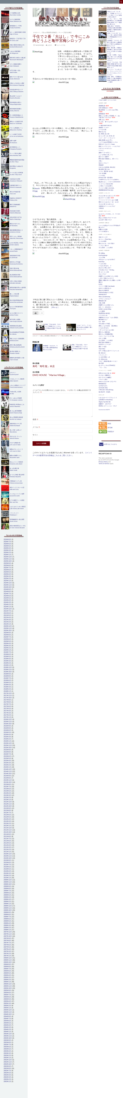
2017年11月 (8, 695)
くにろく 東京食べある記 (106, 171)
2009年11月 (8, 882)
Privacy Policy (103, 462)
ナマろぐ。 (102, 150)
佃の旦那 (101, 363)
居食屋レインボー (104, 127)
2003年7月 (7, 1044)
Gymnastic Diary (103, 387)
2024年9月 (7, 589)
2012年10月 (8, 806)
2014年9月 (7, 776)
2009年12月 (8, 880)
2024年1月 (7, 607)
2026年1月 (7, 555)
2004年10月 (8, 1014)
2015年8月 (7, 752)
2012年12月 (8, 802)
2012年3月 (7, 821)
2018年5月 (7, 682)
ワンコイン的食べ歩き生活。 (107, 188)
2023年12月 (8, 609)
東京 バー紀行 (103, 346)
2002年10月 (8, 1064)
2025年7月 (7, 568)
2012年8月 (7, 810)
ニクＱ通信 (102, 311)
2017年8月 (7, 702)
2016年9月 (7, 726)
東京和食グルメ (103, 319)
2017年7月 (7, 704)
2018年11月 (8, 669)
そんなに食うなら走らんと (106, 204)
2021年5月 (7, 615)
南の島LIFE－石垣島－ (105, 392)
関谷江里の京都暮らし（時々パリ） (109, 158)
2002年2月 (7, 1079)
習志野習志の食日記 (104, 313)
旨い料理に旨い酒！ (104, 134)
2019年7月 (7, 652)
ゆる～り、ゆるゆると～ (106, 307)
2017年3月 (7, 713)
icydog (100, 284)
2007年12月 (8, 932)
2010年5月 (7, 869)
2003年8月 (7, 1042)
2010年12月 (8, 854)
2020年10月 (8, 630)
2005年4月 (7, 1001)
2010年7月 (7, 865)
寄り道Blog (102, 253)
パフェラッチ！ (103, 355)
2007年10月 (8, 936)
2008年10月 (8, 910)
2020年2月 (7, 648)
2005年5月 (7, 999)
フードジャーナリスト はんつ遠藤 (108, 200)
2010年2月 (7, 875)
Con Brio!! (102, 321)
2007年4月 (7, 949)
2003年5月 (7, 1049)
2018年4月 (7, 685)
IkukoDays (102, 261)
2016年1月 (7, 741)
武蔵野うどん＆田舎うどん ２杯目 (108, 276)
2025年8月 (7, 565)
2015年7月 (7, 754)
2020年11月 (8, 628)
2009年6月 (7, 893)
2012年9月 (7, 808)
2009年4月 (7, 897)
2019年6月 (7, 654)
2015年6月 (7, 756)
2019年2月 (7, 663)
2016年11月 (8, 721)
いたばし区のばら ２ (105, 265)
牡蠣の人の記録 (103, 229)
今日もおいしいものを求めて (107, 259)
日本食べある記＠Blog (105, 309)
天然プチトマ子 (103, 237)
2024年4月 (7, 600)
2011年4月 (7, 845)
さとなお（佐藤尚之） (105, 375)
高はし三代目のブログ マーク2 (107, 217)
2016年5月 (7, 732)
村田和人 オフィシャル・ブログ (108, 406)
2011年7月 (7, 839)
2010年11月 (8, 856)
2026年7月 (7, 541)
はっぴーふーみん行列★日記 (107, 365)
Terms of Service (104, 463)
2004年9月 (7, 1016)
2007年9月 (7, 938)
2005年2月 (7, 1005)
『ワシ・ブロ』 (103, 367)
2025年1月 (7, 581)
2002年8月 (7, 1068)
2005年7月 (7, 995)
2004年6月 (7, 1021)
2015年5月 (7, 758)
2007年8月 (7, 940)
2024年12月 (8, 583)
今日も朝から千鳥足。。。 (106, 323)
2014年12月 (8, 769)
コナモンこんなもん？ (105, 298)
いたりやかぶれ (103, 315)
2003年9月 (7, 1040)
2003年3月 (7, 1053)
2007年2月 (7, 953)
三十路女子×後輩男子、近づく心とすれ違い (108, 100)
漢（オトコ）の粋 (104, 272)
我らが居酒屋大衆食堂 (49, 32)
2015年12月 (8, 743)
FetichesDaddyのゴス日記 (106, 292)
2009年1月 (7, 904)
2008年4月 (7, 923)
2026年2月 (7, 552)
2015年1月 (7, 767)
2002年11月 (8, 1062)
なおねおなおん (103, 385)
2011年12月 (8, 828)
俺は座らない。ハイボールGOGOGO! (109, 181)
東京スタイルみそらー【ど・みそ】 (109, 202)
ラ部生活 (101, 208)
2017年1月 (7, 717)
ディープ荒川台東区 (65, 32)
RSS (109, 424)
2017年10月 (8, 698)
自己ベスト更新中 (104, 156)
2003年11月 (8, 1036)
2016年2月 (7, 739)
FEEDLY (111, 432)
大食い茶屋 (102, 303)
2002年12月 (8, 1060)
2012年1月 (7, 826)
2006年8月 (7, 966)
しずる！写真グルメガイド (106, 278)
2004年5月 (7, 1023)
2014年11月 (8, 771)
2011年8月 (7, 836)
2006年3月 (7, 977)
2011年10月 (8, 832)
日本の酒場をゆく (104, 108)
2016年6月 (7, 730)
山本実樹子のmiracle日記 (106, 399)
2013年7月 (7, 786)
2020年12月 (8, 626)
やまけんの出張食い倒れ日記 (107, 167)
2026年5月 (7, 546)
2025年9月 (7, 563)
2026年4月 (7, 548)
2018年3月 (7, 687)
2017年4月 (7, 711)
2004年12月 (8, 1010)
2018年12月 (8, 667)
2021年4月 (7, 617)
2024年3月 (7, 602)
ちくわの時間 (102, 241)
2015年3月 (7, 763)
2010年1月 (7, 878)
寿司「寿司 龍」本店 (44, 365)
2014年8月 (7, 778)
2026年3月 (7, 550)
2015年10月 (8, 747)
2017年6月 (7, 706)
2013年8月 (7, 784)
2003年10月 (8, 1038)
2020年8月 (7, 635)
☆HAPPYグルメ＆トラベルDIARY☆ (109, 179)
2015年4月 (7, 760)
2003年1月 (7, 1057)
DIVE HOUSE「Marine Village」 (50, 373)
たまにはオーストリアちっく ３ (108, 397)
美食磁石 (101, 165)
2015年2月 (7, 765)
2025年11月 (8, 559)
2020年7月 (7, 637)
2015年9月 (7, 750)
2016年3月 (7, 737)
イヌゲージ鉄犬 (103, 379)
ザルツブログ (102, 274)
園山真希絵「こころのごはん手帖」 (109, 110)
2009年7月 (7, 891)
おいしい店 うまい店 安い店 (106, 136)
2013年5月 (7, 791)
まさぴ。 (50, 45)
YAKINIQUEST (103, 294)
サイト (35, 435)
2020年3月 (7, 646)
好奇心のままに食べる (105, 373)
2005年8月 (7, 992)
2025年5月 (7, 572)
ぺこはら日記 (102, 263)
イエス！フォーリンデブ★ (106, 336)
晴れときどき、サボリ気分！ (107, 243)
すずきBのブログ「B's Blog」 (107, 270)
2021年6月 (7, 613)
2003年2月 (7, 1055)
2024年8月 (7, 591)
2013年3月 (7, 795)
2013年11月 (8, 780)
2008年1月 (7, 930)
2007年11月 (8, 934)
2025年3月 (7, 576)
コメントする (61, 45)
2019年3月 (7, 661)
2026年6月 (7, 544)
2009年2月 (7, 901)
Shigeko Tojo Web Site (105, 402)
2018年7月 (7, 678)
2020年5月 (7, 641)
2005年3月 (7, 1003)
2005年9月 (7, 990)
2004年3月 (7, 1027)
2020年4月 (7, 643)
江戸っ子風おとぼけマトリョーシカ (109, 350)
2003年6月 (7, 1047)
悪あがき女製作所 (104, 290)
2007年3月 (7, 951)
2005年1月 (7, 1008)
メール (36, 427)
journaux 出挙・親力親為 (106, 177)
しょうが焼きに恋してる (106, 154)
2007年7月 (7, 943)
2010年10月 (8, 858)
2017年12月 (8, 693)
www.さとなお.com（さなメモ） (108, 381)
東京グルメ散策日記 (104, 332)
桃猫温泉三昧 (102, 300)
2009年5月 (7, 895)
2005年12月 (8, 984)
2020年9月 (7, 633)
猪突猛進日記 (102, 383)
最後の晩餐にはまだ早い (106, 140)
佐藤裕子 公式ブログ (105, 404)
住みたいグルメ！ (104, 163)
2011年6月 (7, 841)
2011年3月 (7, 847)
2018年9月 (7, 674)
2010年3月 (7, 873)
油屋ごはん (102, 119)
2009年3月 (7, 899)
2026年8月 (7, 539)
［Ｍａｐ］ (54, 307)
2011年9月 (7, 834)
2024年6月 (7, 596)
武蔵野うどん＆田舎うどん (106, 305)
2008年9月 (7, 912)
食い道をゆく (102, 353)
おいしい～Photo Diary (105, 239)
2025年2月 (7, 578)
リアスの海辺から (104, 231)
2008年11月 (8, 908)
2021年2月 (7, 622)
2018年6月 (7, 680)
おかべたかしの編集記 (105, 377)
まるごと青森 (102, 338)
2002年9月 (7, 1066)
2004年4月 (7, 1025)
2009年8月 (7, 888)
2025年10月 (8, 561)
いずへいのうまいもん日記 (106, 330)
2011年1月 (7, 852)
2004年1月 (7, 1031)
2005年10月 (8, 988)
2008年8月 (7, 914)
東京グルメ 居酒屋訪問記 (106, 334)
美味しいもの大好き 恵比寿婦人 (108, 326)
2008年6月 (7, 919)
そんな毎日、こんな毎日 (106, 247)
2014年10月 (8, 773)
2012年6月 (7, 815)
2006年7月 (7, 969)
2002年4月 (7, 1075)
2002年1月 (7, 1081)
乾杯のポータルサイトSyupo (107, 144)
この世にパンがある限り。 (106, 186)
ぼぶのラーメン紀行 (104, 197)
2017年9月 (7, 700)
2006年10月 (8, 962)
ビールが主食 (102, 129)
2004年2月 (7, 1029)
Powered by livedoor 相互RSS (104, 409)
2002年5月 (7, 1073)
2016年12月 (8, 719)
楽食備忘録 (102, 113)
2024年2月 (7, 604)
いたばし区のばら (104, 328)
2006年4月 (7, 975)
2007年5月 (7, 947)
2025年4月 (7, 574)
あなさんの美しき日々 (105, 267)
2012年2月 (7, 823)
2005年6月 (7, 997)
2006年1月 (7, 982)
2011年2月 (7, 849)
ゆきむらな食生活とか (105, 288)
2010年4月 (7, 871)
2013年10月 (8, 782)
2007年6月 (7, 945)
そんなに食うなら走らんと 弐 (107, 195)
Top (117, 1092)
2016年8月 (7, 728)
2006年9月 (7, 964)
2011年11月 (8, 830)
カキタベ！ (36, 32)
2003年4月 (7, 1051)
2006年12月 (8, 958)
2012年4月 (7, 819)
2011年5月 (7, 843)
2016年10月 (8, 724)
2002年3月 (7, 1077)
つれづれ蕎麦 (103, 173)
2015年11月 (8, 745)
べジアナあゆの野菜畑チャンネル (108, 142)
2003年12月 (8, 1034)
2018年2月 (7, 689)
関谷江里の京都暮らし (105, 342)
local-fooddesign (103, 255)
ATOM (110, 428)
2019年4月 (7, 659)
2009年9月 (7, 886)
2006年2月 (7, 979)
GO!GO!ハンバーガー (105, 344)
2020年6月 (7, 639)
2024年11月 (8, 585)
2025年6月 (7, 570)
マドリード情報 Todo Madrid (106, 286)
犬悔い (100, 161)
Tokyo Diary (102, 348)
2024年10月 (8, 587)
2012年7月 (7, 813)
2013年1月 (7, 799)
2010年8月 (7, 862)
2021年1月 (7, 624)
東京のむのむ (102, 131)
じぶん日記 (102, 175)
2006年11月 (8, 960)
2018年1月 (7, 691)
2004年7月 (7, 1018)
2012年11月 (8, 804)
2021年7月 (7, 611)
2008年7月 (7, 917)
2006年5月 (7, 973)
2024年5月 (7, 598)
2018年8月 (7, 676)
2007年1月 (7, 956)
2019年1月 (7, 665)
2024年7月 (7, 594)
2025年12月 (8, 557)
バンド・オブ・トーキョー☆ (107, 138)
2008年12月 (8, 906)
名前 (35, 419)
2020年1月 (7, 650)
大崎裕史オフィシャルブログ (107, 206)
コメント (37, 392)
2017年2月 (7, 715)
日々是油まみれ (103, 359)
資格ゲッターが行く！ (105, 152)
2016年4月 (7, 734)
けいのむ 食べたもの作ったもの (108, 121)
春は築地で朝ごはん (104, 169)
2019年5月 (7, 656)
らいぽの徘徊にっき (104, 357)
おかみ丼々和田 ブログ (105, 220)
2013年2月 (7, 797)
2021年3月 (7, 620)
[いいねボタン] (36, 313)
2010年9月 (7, 860)
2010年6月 (7, 867)
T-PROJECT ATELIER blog (106, 389)
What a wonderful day (104, 296)
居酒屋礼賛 (102, 105)
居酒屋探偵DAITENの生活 (106, 190)
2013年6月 (7, 789)
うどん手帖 (102, 257)
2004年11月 (8, 1012)
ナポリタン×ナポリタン (105, 148)
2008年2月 (7, 927)
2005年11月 (8, 986)
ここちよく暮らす (104, 245)
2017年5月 (7, 708)
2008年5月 (7, 921)
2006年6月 (7, 971)
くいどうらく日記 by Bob (106, 184)
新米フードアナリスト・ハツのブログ (109, 146)
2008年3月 (7, 925)
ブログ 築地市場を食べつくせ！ (108, 361)
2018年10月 (8, 672)
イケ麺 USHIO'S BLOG (105, 125)
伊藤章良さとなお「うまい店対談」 (109, 317)
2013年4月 (7, 793)
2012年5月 (7, 817)
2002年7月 (7, 1071)
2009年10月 (8, 884)
